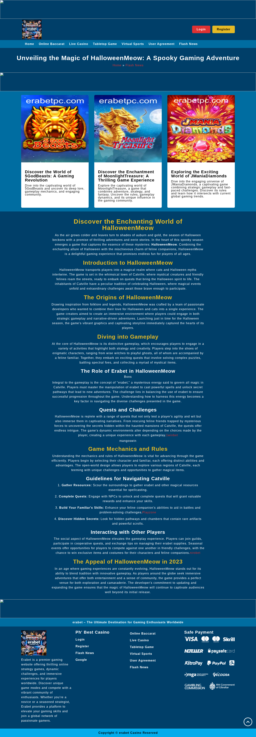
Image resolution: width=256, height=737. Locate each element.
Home (29, 44)
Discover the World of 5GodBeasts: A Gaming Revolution (49, 176)
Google (81, 659)
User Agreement (161, 44)
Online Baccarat (51, 44)
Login (80, 639)
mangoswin (127, 440)
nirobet (195, 552)
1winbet (172, 435)
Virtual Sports (133, 44)
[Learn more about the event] (128, 9)
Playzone (149, 512)
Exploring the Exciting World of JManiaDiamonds (199, 174)
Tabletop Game (105, 44)
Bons (128, 376)
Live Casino (78, 44)
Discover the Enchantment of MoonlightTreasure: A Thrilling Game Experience (126, 176)
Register (82, 646)
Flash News (188, 44)
